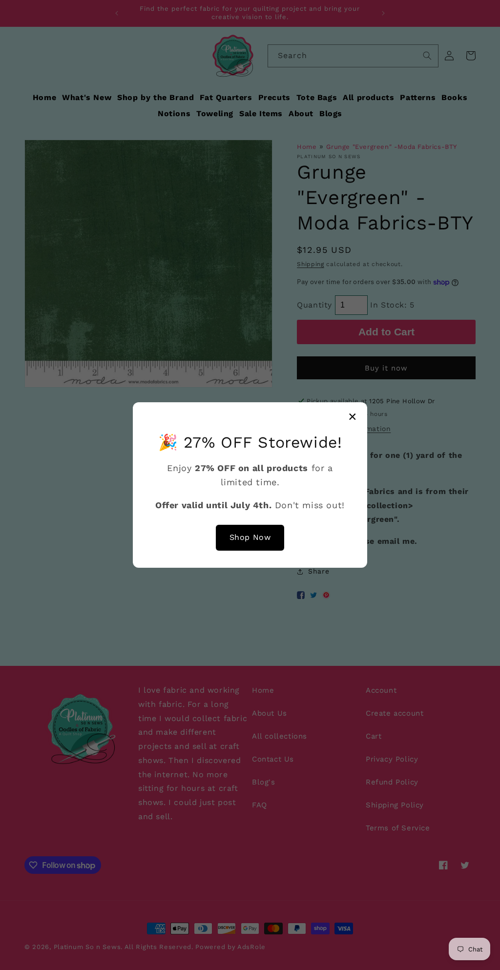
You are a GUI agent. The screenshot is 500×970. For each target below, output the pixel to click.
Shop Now (250, 537)
